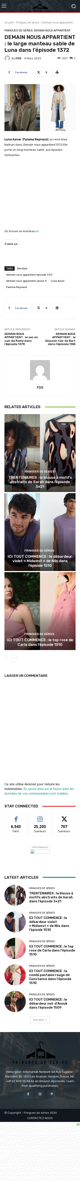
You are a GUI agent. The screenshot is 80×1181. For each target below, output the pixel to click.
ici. (37, 231)
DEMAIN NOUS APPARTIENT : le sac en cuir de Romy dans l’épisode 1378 (21, 339)
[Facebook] (28, 1094)
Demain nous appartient (57, 22)
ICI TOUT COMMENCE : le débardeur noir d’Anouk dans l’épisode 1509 (48, 1003)
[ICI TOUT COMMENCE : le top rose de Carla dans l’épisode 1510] (40, 611)
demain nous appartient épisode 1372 (29, 274)
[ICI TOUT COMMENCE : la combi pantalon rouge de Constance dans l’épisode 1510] (15, 975)
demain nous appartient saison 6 (26, 280)
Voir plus (38, 1020)
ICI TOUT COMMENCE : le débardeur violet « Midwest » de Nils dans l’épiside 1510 (40, 561)
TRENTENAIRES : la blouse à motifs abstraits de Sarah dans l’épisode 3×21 (40, 482)
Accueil (8, 22)
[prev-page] (7, 658)
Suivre (40, 816)
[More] (57, 72)
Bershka (22, 268)
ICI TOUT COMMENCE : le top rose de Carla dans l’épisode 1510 (40, 642)
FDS (18, 58)
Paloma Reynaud (16, 287)
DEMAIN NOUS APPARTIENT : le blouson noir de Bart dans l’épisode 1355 (60, 339)
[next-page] (14, 658)
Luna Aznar (58, 280)
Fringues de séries (27, 22)
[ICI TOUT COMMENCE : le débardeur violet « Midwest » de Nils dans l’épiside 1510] (40, 532)
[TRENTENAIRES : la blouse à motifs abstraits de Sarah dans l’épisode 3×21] (40, 453)
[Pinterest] (52, 1094)
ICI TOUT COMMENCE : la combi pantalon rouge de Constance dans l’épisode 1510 (50, 977)
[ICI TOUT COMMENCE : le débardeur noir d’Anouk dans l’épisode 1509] (15, 1001)
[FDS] (8, 58)
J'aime (16, 816)
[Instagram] (40, 1094)
